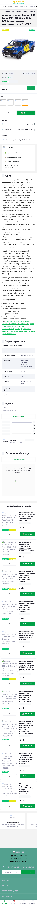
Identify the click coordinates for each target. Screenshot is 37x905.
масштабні (22, 324)
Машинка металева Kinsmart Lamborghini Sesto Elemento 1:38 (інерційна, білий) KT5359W (27, 635)
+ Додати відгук (18, 416)
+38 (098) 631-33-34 (18, 859)
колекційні (25, 321)
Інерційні (30, 324)
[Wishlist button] (29, 88)
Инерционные (29, 331)
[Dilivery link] (34, 124)
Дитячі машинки (16, 11)
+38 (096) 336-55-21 (18, 856)
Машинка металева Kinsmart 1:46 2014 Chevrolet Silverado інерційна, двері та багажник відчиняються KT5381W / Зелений (26, 727)
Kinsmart (10, 77)
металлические (18, 326)
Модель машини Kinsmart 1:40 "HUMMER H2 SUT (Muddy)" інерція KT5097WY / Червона (26, 546)
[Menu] (3, 2)
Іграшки (7, 11)
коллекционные (8, 329)
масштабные (18, 331)
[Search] (6, 2)
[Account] (35, 2)
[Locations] (31, 2)
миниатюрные (7, 331)
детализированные (9, 334)
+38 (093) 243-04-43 (18, 861)
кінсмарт (5, 324)
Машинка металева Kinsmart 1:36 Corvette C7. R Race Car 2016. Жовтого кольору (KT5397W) (27, 516)
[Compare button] (33, 88)
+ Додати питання (18, 459)
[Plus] (13, 112)
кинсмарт (18, 329)
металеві (17, 321)
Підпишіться (27, 872)
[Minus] (4, 112)
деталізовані (6, 326)
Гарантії (10, 148)
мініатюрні (13, 324)
